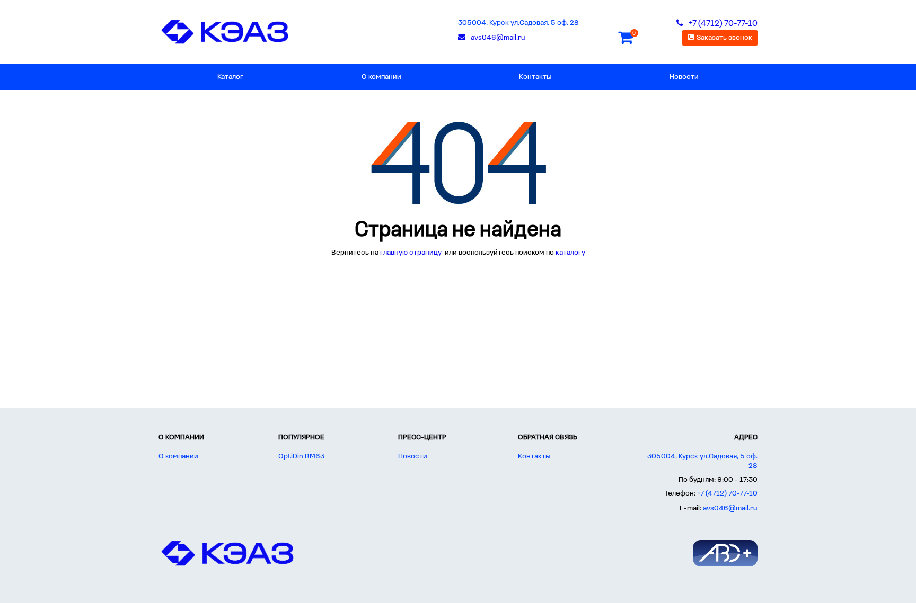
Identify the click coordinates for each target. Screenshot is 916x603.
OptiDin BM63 (301, 457)
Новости (684, 77)
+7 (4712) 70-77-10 (727, 494)
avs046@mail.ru (730, 508)
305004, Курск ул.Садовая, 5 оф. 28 (518, 23)
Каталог (230, 77)
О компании (381, 77)
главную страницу (411, 253)
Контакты (535, 77)
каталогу (570, 253)
